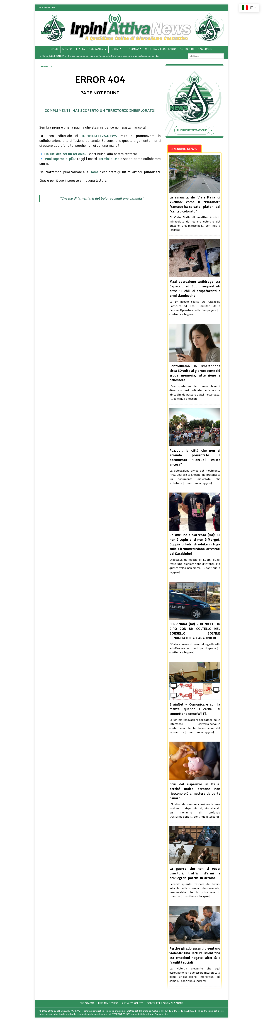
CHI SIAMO (87, 1003)
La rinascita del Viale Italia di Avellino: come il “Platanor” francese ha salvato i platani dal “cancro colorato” (194, 204)
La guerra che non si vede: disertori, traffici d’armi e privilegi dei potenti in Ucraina (194, 873)
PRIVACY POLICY (132, 1003)
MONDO (67, 49)
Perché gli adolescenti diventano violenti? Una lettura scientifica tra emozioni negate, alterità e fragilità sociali (194, 955)
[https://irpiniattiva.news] (131, 43)
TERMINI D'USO (108, 1003)
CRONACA (135, 49)
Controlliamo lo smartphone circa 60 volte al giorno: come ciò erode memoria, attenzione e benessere (194, 373)
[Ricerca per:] (206, 55)
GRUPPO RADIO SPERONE (196, 49)
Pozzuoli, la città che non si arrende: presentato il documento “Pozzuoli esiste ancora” (194, 457)
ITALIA (80, 49)
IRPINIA (115, 49)
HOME (55, 49)
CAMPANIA (96, 49)
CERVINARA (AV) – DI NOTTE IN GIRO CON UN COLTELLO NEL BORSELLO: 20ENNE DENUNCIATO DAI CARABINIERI (194, 631)
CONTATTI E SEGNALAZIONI (165, 1003)
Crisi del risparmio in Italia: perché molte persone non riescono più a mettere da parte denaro (194, 791)
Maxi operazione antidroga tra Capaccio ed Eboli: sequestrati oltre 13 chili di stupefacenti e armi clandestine (194, 288)
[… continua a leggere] (184, 398)
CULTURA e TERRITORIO (160, 49)
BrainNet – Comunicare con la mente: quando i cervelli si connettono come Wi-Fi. (194, 708)
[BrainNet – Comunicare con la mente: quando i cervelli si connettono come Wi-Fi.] (194, 681)
